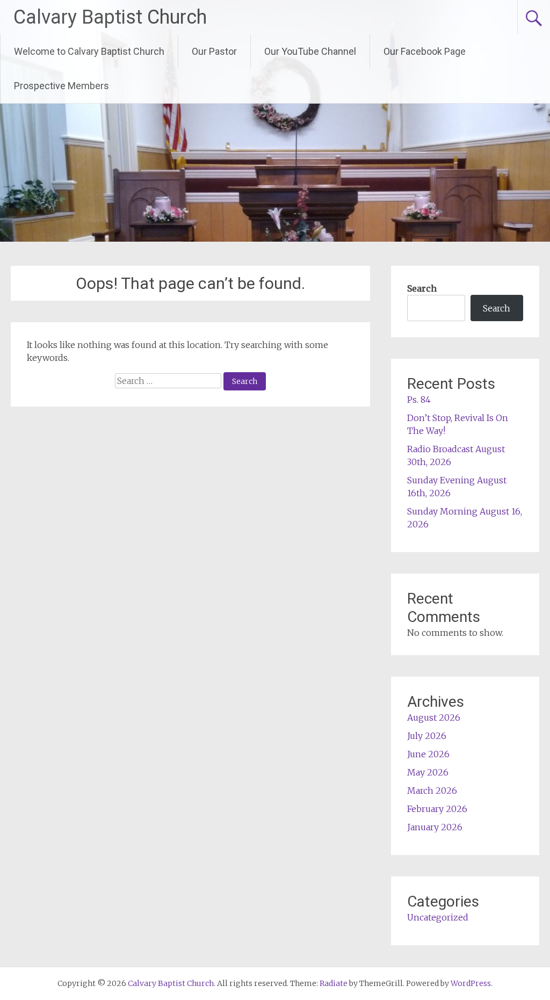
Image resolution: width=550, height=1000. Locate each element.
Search (422, 288)
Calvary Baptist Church (110, 17)
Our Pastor (214, 51)
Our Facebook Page (424, 51)
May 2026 (427, 772)
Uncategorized (437, 917)
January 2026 (434, 827)
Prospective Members (61, 85)
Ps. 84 (419, 399)
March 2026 (432, 790)
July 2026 (426, 735)
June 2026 (428, 754)
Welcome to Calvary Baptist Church (89, 51)
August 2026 (433, 717)
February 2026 (437, 808)
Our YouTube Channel (310, 51)
